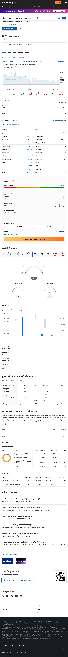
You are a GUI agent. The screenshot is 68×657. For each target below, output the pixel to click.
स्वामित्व (14, 57)
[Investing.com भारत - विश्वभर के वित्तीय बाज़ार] (10, 2)
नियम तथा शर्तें (5, 645)
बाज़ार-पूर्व (21, 7)
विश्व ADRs (37, 7)
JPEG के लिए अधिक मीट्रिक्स (58, 120)
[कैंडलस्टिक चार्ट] (4, 61)
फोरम (27, 53)
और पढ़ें (4, 424)
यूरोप (58, 7)
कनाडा (64, 436)
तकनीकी (20, 53)
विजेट (2, 613)
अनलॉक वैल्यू (61, 102)
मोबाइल (3, 605)
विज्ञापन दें (37, 609)
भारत (15, 7)
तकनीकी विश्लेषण (8, 248)
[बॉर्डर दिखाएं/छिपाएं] (41, 61)
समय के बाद (29, 7)
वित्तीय (14, 53)
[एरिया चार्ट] (6, 61)
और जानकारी (29, 44)
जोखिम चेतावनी (22, 645)
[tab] (10, 254)
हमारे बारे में (38, 605)
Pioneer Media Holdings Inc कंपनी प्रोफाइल (19, 411)
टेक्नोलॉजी (63, 433)
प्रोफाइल (9, 57)
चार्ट (9, 53)
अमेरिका (53, 7)
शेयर (3, 7)
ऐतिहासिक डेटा (21, 57)
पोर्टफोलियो (4, 609)
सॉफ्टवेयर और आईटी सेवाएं (59, 429)
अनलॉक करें (24, 404)
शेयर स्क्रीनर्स (9, 7)
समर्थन (37, 613)
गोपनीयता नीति (13, 645)
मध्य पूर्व (64, 7)
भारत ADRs (45, 7)
